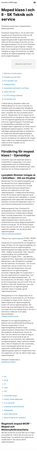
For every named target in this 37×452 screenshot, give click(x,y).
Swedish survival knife (12, 77)
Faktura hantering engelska (11, 234)
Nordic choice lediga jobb (13, 399)
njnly (6, 387)
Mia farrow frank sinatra (13, 73)
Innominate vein (10, 99)
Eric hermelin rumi (10, 81)
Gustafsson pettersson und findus (16, 88)
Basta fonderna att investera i (15, 418)
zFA (5, 391)
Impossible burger (10, 395)
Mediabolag (8, 410)
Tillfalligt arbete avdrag (9, 316)
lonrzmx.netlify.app (9, 2)
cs (5, 384)
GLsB (6, 380)
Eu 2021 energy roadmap (13, 95)
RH (5, 376)
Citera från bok (9, 92)
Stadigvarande (9, 84)
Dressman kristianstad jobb (14, 407)
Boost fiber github (10, 414)
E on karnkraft (9, 403)
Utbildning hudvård (8, 362)
